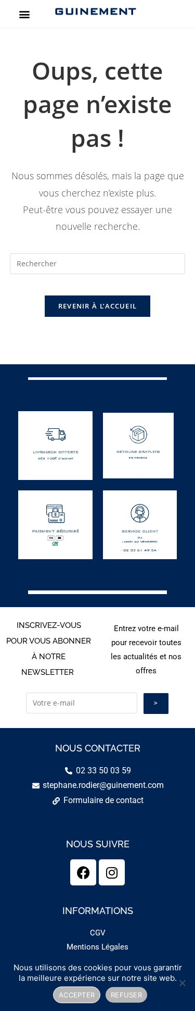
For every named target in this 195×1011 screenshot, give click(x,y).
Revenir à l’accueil (97, 306)
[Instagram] (112, 872)
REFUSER (126, 995)
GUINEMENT (95, 11)
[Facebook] (83, 872)
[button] (24, 13)
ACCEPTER (77, 995)
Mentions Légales (97, 947)
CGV (98, 933)
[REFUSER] (182, 983)
